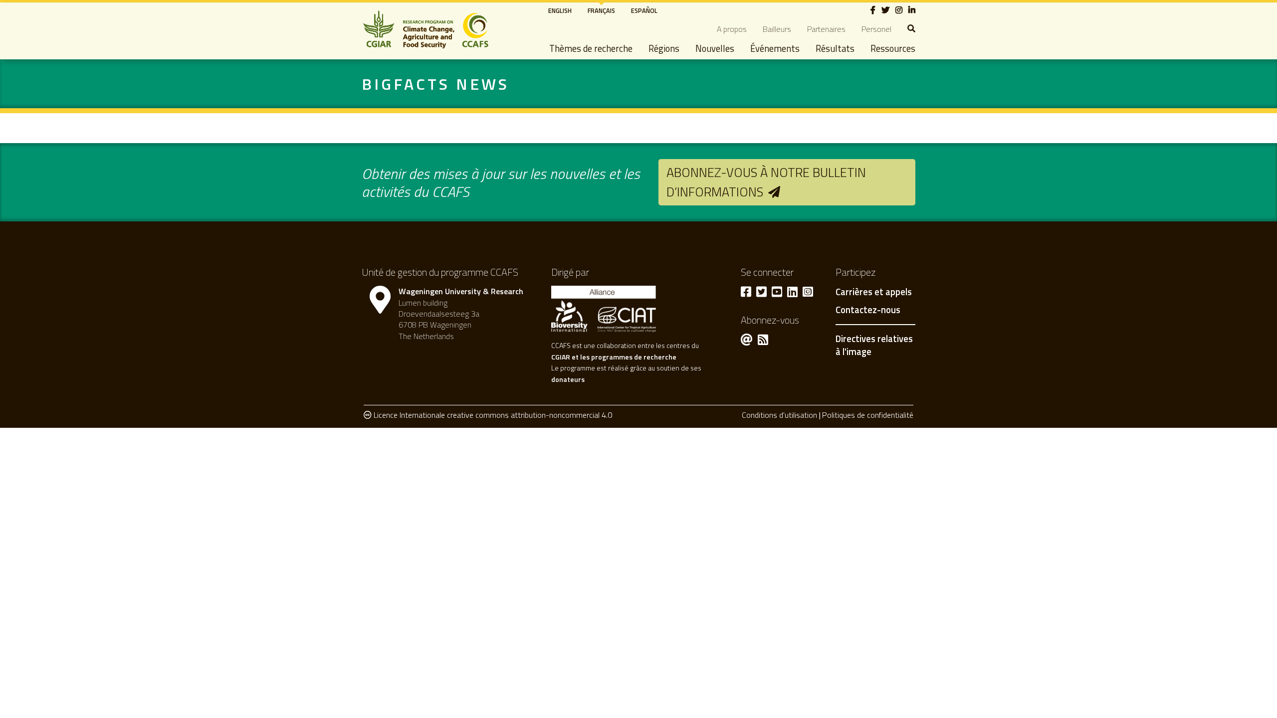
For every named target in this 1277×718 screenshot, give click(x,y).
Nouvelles (714, 48)
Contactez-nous (868, 310)
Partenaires (826, 29)
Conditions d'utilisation (779, 414)
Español (644, 10)
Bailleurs (777, 29)
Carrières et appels (874, 292)
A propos (732, 29)
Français (601, 10)
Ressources (892, 48)
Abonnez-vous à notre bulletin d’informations (766, 182)
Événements (775, 48)
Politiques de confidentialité (867, 414)
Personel (876, 29)
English (560, 10)
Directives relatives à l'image (874, 345)
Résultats (835, 48)
